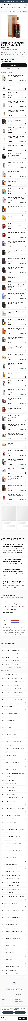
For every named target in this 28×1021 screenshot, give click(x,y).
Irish (7, 7)
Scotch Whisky (8, 11)
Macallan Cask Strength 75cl (8, 928)
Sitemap (3, 1004)
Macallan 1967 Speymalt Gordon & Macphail (11, 808)
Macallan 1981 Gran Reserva (8, 864)
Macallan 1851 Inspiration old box (9, 713)
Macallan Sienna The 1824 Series (9, 966)
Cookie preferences (19, 1001)
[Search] (24, 5)
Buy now (13, 65)
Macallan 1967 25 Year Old (8, 804)
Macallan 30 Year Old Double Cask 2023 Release (12, 660)
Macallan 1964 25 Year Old (8, 780)
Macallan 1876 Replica (7, 724)
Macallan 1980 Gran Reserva (8, 861)
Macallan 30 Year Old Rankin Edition (10, 917)
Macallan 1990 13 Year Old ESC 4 (9, 875)
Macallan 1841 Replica (7, 706)
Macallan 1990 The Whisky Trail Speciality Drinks (12, 882)
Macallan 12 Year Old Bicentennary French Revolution (12, 695)
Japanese (12, 7)
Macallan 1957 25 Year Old (8, 752)
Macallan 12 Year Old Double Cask (9, 650)
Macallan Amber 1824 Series (8, 924)
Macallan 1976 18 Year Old (8, 840)
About (3, 996)
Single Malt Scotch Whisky (10, 587)
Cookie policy (16, 1009)
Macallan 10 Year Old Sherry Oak (9, 685)
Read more (24, 56)
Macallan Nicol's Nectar (7, 945)
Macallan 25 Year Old (6, 906)
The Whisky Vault (17, 564)
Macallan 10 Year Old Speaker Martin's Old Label (12, 692)
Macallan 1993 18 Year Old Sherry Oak (10, 889)
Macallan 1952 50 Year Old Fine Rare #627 (11, 748)
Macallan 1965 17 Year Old (8, 783)
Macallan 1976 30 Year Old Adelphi (9, 843)
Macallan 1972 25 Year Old (8, 826)
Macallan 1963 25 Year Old (8, 769)
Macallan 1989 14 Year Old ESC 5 (9, 871)
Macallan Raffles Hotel (7, 956)
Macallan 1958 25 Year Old (8, 755)
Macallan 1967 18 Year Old (8, 801)
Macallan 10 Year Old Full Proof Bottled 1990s (12, 681)
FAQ (2, 1001)
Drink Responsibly (19, 1004)
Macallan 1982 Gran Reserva (8, 868)
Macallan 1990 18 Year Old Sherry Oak (10, 878)
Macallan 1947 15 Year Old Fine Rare (10, 738)
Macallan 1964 (5, 776)
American (18, 7)
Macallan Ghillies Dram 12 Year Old (10, 938)
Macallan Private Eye (6, 952)
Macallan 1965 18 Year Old (8, 787)
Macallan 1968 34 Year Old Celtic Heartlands (11, 815)
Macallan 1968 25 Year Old (8, 811)
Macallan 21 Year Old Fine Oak (8, 903)
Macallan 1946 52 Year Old (8, 734)
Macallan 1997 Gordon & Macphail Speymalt (11, 896)
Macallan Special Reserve (7, 970)
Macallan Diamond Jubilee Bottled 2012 (10, 931)
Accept (20, 1012)
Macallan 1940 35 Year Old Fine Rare (10, 731)
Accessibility (17, 999)
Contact (3, 999)
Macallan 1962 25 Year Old (8, 759)
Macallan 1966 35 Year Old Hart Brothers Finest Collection (11, 797)
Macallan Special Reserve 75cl (8, 973)
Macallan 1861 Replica (7, 716)
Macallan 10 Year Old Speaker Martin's (10, 688)
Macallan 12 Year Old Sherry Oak (9, 653)
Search (3, 994)
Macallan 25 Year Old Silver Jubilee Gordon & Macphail (12, 910)
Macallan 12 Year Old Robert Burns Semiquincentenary (12, 702)
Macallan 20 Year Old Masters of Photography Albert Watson (12, 899)
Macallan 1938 (5, 727)
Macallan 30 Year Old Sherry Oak (9, 664)
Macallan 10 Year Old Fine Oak (8, 674)
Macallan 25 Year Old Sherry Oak (9, 657)
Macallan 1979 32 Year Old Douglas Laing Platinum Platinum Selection (11, 854)
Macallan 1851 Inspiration (8, 709)
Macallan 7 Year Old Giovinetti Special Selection (12, 921)
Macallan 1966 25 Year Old (8, 794)
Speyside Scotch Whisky (18, 11)
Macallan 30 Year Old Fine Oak (8, 913)
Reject (8, 1012)
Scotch (2, 7)
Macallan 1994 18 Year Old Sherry (9, 892)
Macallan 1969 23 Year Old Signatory (10, 819)
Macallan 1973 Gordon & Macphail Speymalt (11, 829)
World (24, 7)
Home (2, 11)
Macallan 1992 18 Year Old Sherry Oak (10, 885)
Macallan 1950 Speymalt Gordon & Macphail (11, 745)
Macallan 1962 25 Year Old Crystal (9, 762)
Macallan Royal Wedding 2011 (8, 963)
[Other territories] (26, 5)
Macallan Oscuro (6, 949)
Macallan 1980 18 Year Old (8, 857)
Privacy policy (18, 994)
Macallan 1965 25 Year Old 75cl (9, 790)
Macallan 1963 (5, 766)
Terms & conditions (19, 996)
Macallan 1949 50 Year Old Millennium (10, 741)
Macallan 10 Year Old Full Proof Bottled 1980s (12, 678)
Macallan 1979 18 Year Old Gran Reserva (11, 850)
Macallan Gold (5, 942)
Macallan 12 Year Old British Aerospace (10, 699)
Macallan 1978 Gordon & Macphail (9, 847)
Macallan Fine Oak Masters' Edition (9, 935)
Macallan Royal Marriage (7, 959)
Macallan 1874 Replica (7, 720)
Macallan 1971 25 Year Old (8, 822)
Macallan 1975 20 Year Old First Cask (10, 833)
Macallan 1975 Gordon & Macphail (9, 836)
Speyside (18, 574)
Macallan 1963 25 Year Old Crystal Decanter (11, 773)
